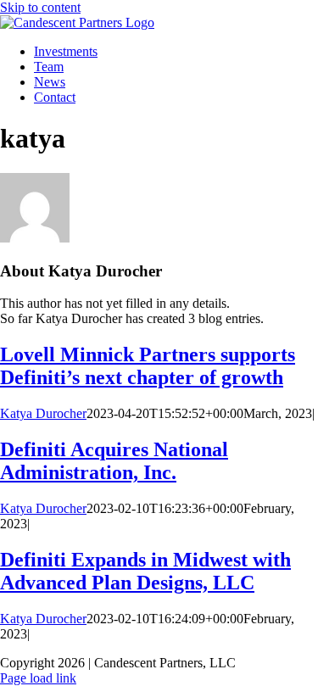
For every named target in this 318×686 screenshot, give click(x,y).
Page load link (38, 678)
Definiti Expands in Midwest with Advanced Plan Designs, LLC (145, 571)
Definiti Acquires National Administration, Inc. (114, 460)
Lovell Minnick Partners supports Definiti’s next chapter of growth (147, 365)
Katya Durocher (43, 413)
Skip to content (40, 7)
